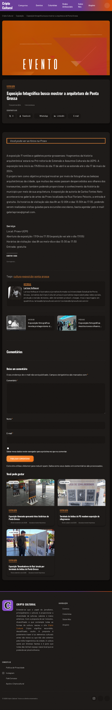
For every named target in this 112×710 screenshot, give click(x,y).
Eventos (39, 5)
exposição (28, 276)
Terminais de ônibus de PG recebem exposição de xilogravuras (79, 518)
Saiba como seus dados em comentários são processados (75, 466)
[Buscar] (100, 5)
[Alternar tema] (107, 5)
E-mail (10, 433)
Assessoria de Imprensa (37, 523)
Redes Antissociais (67, 5)
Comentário (12, 380)
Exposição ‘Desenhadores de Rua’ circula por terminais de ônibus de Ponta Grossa (26, 568)
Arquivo (92, 5)
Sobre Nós (80, 5)
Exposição (11, 86)
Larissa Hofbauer (31, 288)
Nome (10, 419)
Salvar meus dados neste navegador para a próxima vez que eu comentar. (37, 451)
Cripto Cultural (7, 5)
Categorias (23, 5)
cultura (18, 276)
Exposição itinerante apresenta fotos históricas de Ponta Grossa (29, 518)
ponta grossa (41, 276)
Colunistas (52, 5)
